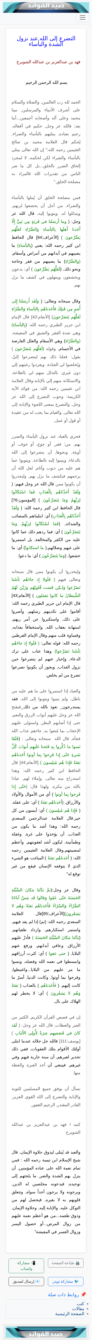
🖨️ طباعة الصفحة (66, 1263)
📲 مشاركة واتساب (26, 1266)
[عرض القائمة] (82, 17)
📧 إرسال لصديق (26, 1281)
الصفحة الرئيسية (69, 1313)
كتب (80, 1303)
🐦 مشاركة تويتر (66, 1281)
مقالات (78, 1308)
